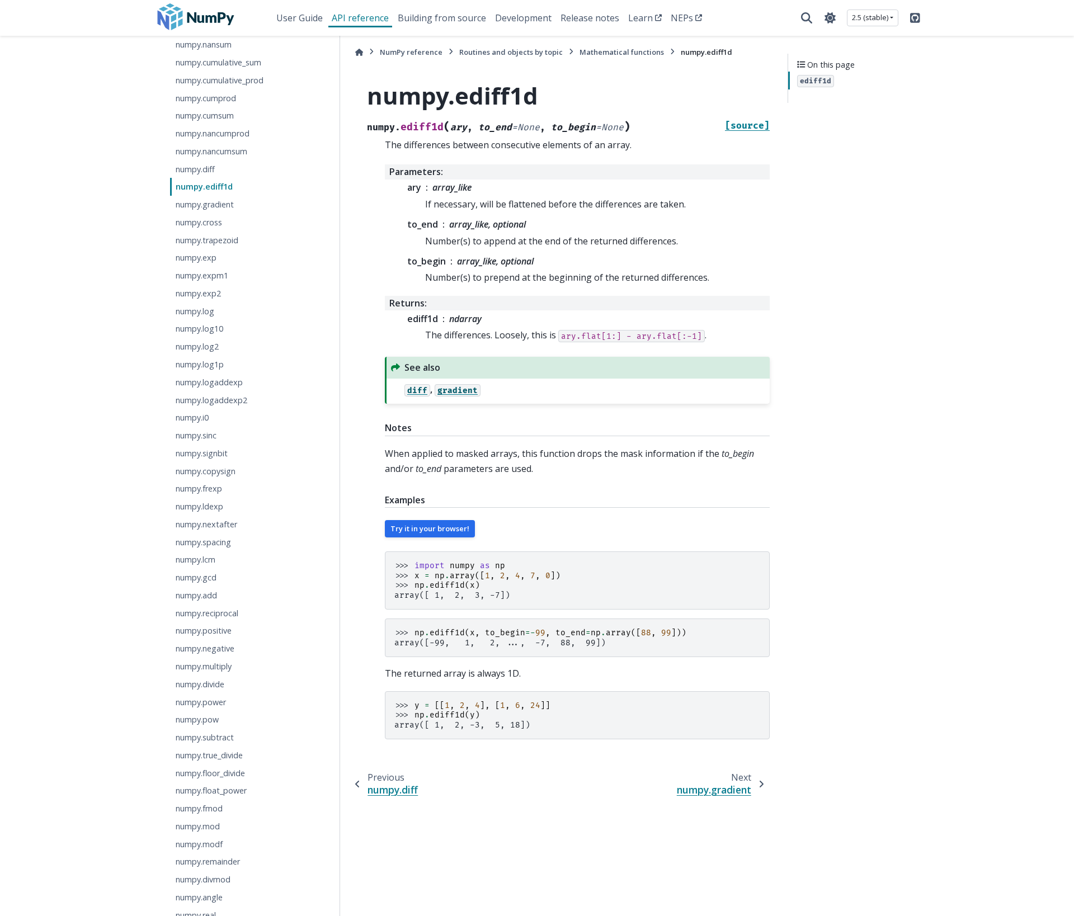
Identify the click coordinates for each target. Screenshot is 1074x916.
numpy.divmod (203, 879)
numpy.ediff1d (204, 186)
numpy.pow (197, 719)
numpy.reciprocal (207, 613)
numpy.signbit (202, 453)
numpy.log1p (200, 364)
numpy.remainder (208, 861)
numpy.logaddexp (209, 382)
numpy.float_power (211, 790)
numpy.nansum (204, 44)
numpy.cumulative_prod (219, 80)
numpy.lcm (195, 559)
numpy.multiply (204, 666)
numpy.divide (200, 684)
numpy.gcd (196, 577)
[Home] (359, 52)
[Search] (806, 17)
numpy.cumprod (206, 97)
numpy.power (201, 701)
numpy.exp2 (198, 293)
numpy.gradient (205, 204)
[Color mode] (830, 17)
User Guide (299, 18)
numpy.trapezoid (207, 239)
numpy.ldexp (199, 506)
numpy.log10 (199, 328)
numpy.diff (195, 168)
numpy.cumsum (205, 115)
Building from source (442, 18)
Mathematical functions (622, 52)
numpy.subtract (205, 737)
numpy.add (196, 595)
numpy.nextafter (206, 524)
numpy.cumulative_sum (218, 62)
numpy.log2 (197, 346)
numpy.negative (205, 648)
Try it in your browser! (429, 528)
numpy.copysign (205, 470)
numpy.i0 (192, 417)
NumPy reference (411, 52)
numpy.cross (199, 222)
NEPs (682, 18)
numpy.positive (204, 630)
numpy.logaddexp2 (211, 399)
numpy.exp (196, 257)
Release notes (589, 18)
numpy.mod (198, 826)
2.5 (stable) (870, 17)
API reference (360, 18)
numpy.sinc (196, 435)
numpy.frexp (199, 488)
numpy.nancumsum (211, 151)
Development (523, 18)
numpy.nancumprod (212, 133)
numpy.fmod (199, 808)
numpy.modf (199, 844)
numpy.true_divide (209, 755)
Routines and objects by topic (511, 52)
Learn (640, 18)
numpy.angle (199, 897)
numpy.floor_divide (210, 772)
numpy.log (195, 311)
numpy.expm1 (202, 275)
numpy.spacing (203, 542)
